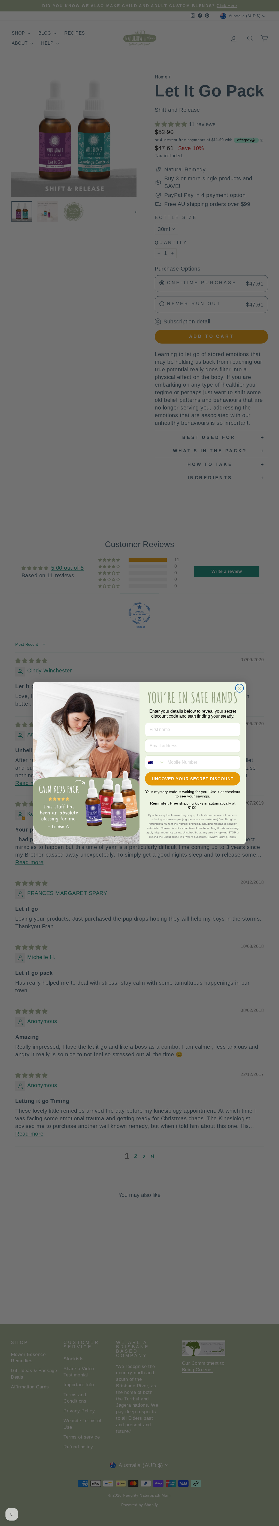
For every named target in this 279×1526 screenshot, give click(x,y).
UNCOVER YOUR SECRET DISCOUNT (192, 778)
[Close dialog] (239, 688)
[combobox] (155, 762)
